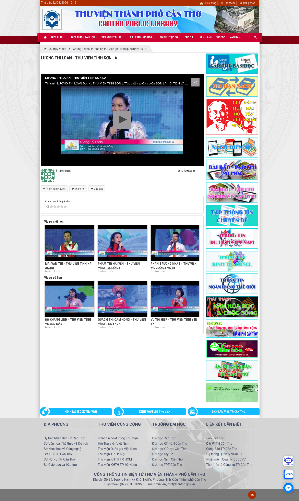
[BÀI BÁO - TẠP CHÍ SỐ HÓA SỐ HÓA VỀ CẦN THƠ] (232, 192)
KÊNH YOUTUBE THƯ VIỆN (154, 411)
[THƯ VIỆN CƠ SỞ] (232, 392)
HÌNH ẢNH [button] (206, 37)
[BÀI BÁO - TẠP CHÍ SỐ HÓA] (232, 169)
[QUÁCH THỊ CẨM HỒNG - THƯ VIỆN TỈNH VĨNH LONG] (122, 299)
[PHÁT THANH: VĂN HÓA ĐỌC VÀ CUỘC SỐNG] (232, 306)
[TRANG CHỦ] (45, 37)
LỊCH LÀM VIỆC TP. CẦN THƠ (228, 411)
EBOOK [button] (189, 37)
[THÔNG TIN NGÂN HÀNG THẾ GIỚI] (232, 283)
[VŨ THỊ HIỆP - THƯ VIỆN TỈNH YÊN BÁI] (175, 299)
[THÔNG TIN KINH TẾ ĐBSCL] (232, 261)
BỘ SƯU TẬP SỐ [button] (168, 37)
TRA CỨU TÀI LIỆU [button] (112, 37)
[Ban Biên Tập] (48, 175)
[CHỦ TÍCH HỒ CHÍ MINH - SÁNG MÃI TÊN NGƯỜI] (232, 116)
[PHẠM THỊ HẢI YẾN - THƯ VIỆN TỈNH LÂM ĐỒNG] (122, 243)
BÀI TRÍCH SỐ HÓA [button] (141, 37)
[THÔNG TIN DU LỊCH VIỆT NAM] (232, 238)
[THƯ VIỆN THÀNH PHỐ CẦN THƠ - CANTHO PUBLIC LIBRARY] (52, 19)
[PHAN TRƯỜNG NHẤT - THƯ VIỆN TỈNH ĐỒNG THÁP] (175, 243)
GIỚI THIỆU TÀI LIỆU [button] (83, 37)
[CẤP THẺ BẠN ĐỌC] (232, 63)
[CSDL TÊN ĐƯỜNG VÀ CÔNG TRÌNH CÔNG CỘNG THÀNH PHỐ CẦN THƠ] (232, 328)
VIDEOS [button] (220, 37)
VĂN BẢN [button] (235, 37)
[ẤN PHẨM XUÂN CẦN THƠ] (232, 370)
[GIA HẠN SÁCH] (232, 86)
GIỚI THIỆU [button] (58, 37)
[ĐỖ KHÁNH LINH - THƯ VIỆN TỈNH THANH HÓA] (69, 299)
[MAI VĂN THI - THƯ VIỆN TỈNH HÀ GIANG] (69, 243)
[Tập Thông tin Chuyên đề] (232, 215)
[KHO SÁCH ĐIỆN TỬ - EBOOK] (232, 147)
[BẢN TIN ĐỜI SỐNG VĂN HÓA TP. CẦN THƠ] (232, 348)
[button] (122, 120)
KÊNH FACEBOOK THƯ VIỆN (81, 411)
